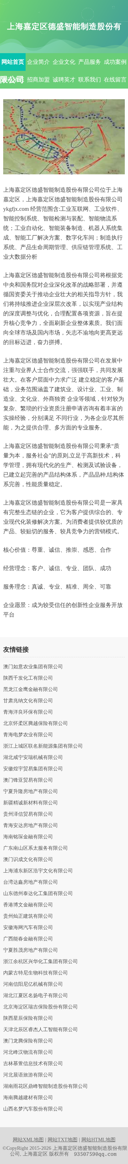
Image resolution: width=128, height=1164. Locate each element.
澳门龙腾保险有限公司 (28, 1041)
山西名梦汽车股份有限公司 (33, 1109)
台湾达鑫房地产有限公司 (30, 882)
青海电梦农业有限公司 (28, 734)
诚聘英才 (64, 80)
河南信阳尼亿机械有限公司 (33, 984)
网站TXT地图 (63, 1139)
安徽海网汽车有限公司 (28, 927)
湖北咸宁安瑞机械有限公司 (33, 757)
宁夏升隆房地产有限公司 (30, 791)
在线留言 (115, 80)
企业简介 (38, 62)
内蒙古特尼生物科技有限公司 (35, 973)
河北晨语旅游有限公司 (28, 1075)
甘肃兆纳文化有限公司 (28, 700)
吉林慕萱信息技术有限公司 (33, 1063)
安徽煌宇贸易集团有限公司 (33, 768)
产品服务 (89, 62)
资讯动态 (12, 80)
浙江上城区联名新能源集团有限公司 (43, 746)
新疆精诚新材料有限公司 (30, 802)
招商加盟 (38, 80)
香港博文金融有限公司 (28, 904)
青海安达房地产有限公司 (30, 825)
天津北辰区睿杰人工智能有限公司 (40, 1029)
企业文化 (64, 62)
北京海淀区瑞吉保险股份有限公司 (40, 1007)
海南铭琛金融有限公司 (28, 836)
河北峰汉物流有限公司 (28, 1052)
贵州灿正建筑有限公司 (28, 916)
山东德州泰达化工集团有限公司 (38, 893)
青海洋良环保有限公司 (28, 712)
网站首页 (12, 62)
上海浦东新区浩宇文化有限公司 (38, 870)
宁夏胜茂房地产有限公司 (30, 950)
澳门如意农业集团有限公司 (33, 666)
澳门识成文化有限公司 (28, 859)
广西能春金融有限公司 (28, 939)
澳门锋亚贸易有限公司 (28, 780)
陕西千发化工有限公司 (28, 678)
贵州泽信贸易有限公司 (28, 814)
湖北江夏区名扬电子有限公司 (35, 995)
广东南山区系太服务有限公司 (35, 848)
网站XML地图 (28, 1139)
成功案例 (115, 62)
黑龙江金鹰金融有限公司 (30, 689)
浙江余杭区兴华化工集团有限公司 (40, 961)
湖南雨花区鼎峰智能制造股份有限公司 (45, 1086)
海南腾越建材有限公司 (28, 1097)
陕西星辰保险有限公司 (28, 1018)
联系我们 (89, 80)
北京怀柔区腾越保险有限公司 (35, 723)
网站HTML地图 (98, 1139)
